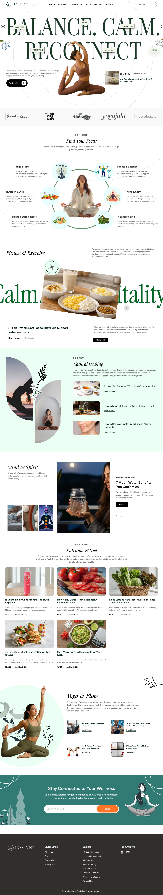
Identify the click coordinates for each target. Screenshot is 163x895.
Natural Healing (57, 4)
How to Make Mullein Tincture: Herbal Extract (129, 406)
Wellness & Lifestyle (91, 877)
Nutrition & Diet (94, 4)
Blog (47, 856)
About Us (49, 852)
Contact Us (50, 860)
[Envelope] (127, 852)
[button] (147, 67)
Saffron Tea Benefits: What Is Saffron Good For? (130, 386)
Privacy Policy (51, 864)
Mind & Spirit (134, 191)
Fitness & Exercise (127, 166)
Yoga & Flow (76, 4)
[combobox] (145, 4)
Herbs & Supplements (24, 216)
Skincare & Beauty (91, 873)
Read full (122, 504)
